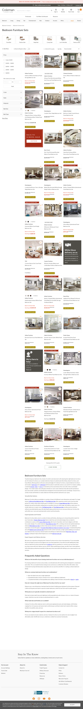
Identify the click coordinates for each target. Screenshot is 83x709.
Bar (24, 20)
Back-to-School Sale (30, 80)
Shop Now (34, 141)
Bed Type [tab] (6, 114)
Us (22, 668)
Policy (62, 676)
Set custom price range (9, 78)
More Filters (5, 118)
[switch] (28, 49)
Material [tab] (5, 103)
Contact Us (78, 5)
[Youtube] (44, 699)
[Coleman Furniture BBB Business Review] (41, 694)
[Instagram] (39, 699)
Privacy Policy (36, 706)
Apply (12, 86)
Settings (5, 668)
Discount (44, 670)
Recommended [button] (67, 49)
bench (72, 579)
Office (62, 20)
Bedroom (4, 20)
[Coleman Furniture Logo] (8, 12)
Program (43, 668)
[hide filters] (6, 49)
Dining (18, 20)
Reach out (28, 369)
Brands (79, 20)
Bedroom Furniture (6, 25)
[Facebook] (33, 699)
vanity (77, 579)
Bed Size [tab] (5, 109)
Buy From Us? (24, 670)
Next (79, 39)
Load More (53, 467)
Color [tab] (5, 92)
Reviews (63, 684)
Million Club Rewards (42, 16)
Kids (40, 20)
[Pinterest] (49, 699)
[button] (56, 11)
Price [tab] (4, 55)
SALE (72, 20)
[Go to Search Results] (51, 10)
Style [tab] (4, 98)
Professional (28, 16)
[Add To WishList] (41, 57)
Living (11, 20)
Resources (55, 16)
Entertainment (32, 20)
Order (4, 670)
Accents (55, 20)
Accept (72, 704)
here (55, 706)
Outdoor (47, 20)
